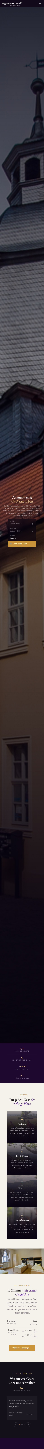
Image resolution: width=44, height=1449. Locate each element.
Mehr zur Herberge (20, 1348)
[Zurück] (16, 1424)
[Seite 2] (21, 1424)
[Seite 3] (22, 1424)
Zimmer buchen (20, 544)
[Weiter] (28, 1424)
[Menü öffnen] (40, 3)
